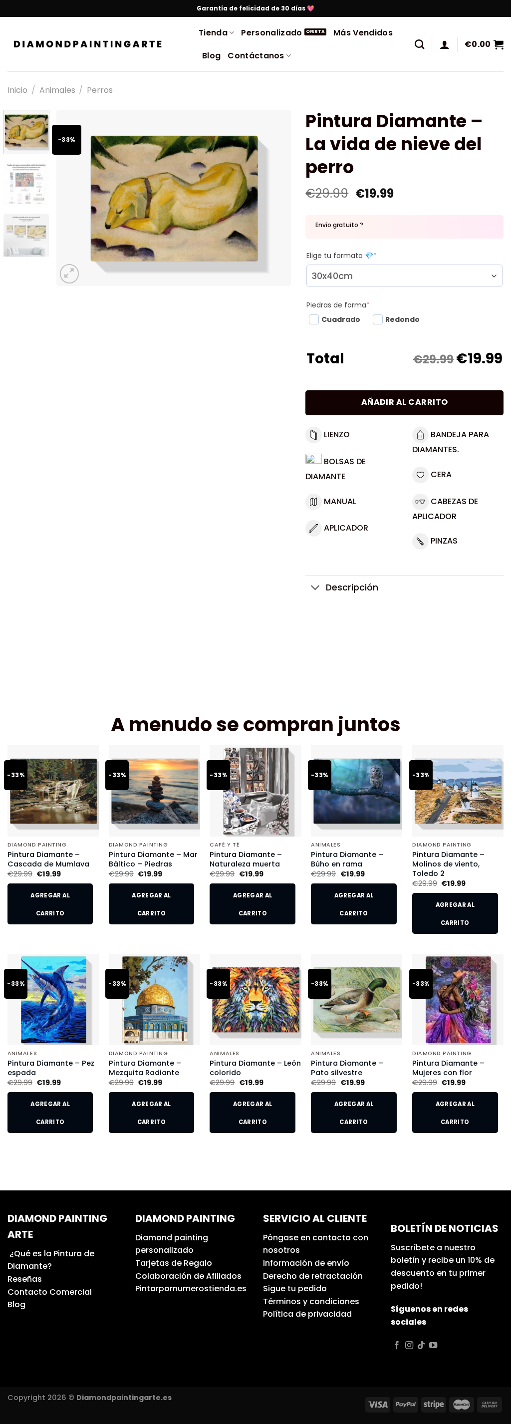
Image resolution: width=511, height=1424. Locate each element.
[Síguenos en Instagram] (409, 1345)
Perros (100, 90)
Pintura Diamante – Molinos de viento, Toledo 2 (448, 864)
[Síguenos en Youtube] (433, 1345)
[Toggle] (315, 588)
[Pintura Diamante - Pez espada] (53, 999)
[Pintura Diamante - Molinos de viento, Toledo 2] (458, 791)
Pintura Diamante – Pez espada (50, 1068)
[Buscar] (419, 44)
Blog (211, 55)
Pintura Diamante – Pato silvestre (347, 1068)
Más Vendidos (363, 32)
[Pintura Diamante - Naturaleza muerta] (255, 791)
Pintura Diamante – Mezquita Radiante (145, 1068)
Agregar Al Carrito (49, 904)
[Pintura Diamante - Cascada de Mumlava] (53, 791)
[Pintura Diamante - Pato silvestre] (356, 999)
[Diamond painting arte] (95, 44)
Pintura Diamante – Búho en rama (347, 859)
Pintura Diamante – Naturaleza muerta (246, 859)
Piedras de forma (338, 305)
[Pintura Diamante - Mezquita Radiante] (154, 999)
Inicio (17, 90)
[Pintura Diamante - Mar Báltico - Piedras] (154, 791)
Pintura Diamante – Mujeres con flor (448, 1068)
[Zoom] (69, 274)
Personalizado (271, 32)
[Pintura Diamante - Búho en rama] (356, 791)
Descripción (352, 587)
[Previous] (73, 198)
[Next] (273, 198)
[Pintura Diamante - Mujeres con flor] (458, 999)
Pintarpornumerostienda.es (191, 1288)
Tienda (213, 32)
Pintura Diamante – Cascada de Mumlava (48, 859)
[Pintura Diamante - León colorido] (255, 999)
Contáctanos (256, 55)
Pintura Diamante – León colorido (255, 1068)
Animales (57, 90)
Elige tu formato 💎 (341, 256)
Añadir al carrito (404, 402)
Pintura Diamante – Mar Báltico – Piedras (153, 859)
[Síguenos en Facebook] (397, 1345)
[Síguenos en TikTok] (421, 1345)
